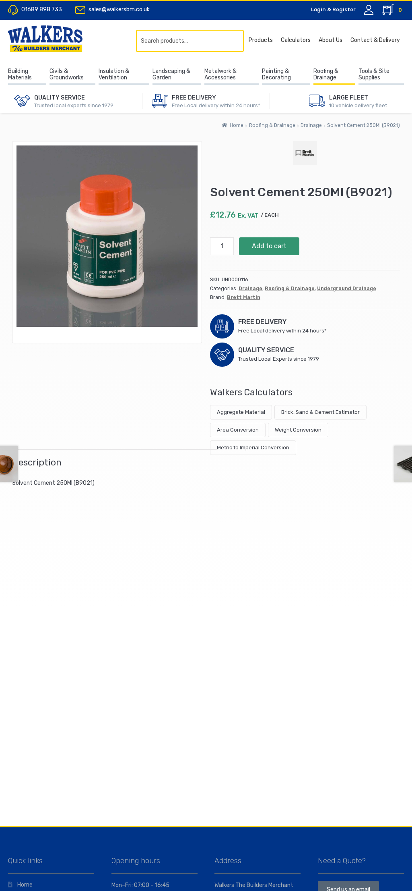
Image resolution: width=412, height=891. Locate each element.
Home (236, 125)
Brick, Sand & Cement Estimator (320, 412)
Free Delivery (194, 97)
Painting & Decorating (276, 74)
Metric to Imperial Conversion (253, 447)
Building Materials (20, 74)
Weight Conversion (298, 430)
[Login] (369, 10)
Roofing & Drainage (325, 74)
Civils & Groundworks (66, 74)
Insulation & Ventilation (114, 74)
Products (261, 40)
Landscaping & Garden (171, 74)
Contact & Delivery (375, 40)
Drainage (311, 125)
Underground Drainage (346, 288)
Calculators (296, 40)
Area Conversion (238, 430)
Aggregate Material (241, 412)
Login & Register (333, 9)
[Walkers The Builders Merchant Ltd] (54, 39)
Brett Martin (243, 297)
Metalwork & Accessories (220, 74)
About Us (330, 40)
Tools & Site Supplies (373, 74)
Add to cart (269, 246)
